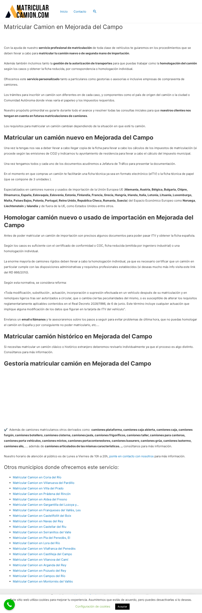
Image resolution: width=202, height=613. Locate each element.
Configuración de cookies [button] (92, 606)
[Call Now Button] (9, 604)
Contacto (80, 11)
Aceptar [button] (122, 606)
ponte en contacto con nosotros (131, 456)
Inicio (64, 11)
